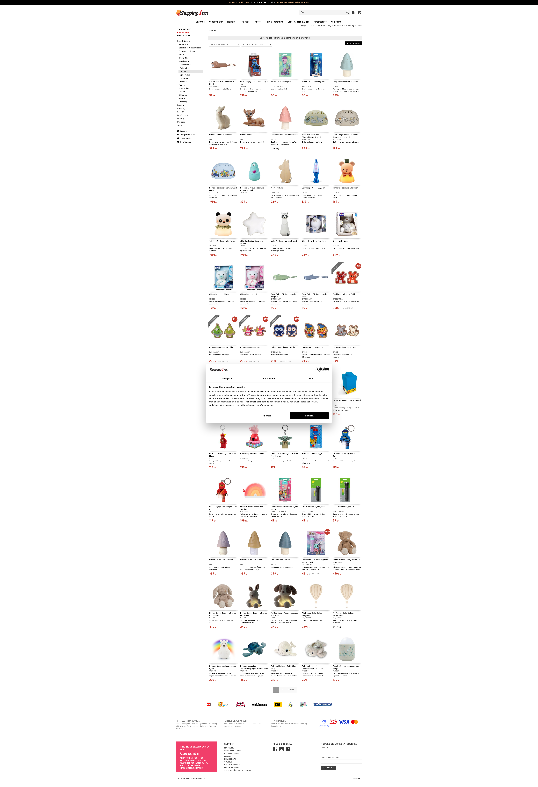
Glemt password (232, 754)
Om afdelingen (185, 142)
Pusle (181, 85)
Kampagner (336, 22)
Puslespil (181, 122)
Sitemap (201, 779)
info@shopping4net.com (191, 768)
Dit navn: (325, 748)
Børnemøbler (185, 65)
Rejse (181, 92)
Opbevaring (185, 75)
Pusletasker (184, 88)
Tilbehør (182, 102)
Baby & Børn (338, 26)
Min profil (229, 748)
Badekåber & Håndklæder (190, 48)
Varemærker (320, 22)
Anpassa (267, 416)
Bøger (180, 105)
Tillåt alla (309, 416)
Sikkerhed (183, 95)
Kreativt (181, 112)
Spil (179, 125)
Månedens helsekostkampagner (293, 2)
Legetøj (181, 118)
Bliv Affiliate (230, 759)
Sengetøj (184, 78)
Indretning (350, 26)
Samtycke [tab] (227, 378)
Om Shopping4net (232, 768)
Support (183, 131)
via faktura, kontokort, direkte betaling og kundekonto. (289, 723)
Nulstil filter (353, 43)
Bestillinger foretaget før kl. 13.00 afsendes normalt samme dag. (242, 723)
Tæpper (183, 82)
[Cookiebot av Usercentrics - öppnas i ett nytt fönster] (316, 369)
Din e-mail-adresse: (330, 757)
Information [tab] (269, 378)
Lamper (359, 26)
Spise (181, 98)
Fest (181, 54)
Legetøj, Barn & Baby (298, 22)
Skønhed (200, 22)
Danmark (356, 779)
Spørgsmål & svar (187, 135)
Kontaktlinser (216, 22)
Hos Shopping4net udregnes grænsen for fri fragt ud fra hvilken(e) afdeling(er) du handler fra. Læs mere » (197, 725)
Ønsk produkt (185, 138)
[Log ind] (353, 12)
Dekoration (185, 68)
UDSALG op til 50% (239, 2)
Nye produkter (185, 36)
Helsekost (232, 22)
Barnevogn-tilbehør (187, 51)
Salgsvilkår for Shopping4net (239, 770)
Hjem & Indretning (274, 22)
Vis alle (291, 690)
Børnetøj (181, 108)
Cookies (228, 762)
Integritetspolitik (233, 765)
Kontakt (228, 756)
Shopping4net (306, 26)
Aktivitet (183, 44)
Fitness (257, 22)
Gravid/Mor (184, 58)
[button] (359, 12)
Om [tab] (311, 378)
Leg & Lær (182, 115)
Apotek (245, 22)
